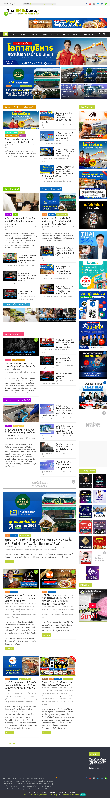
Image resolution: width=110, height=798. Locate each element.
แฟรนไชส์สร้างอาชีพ (50, 550)
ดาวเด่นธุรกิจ (20, 606)
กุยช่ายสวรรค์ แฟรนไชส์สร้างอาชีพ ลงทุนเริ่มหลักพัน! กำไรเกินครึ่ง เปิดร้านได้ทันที (96, 72)
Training (22, 135)
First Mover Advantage (55, 609)
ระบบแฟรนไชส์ (20, 699)
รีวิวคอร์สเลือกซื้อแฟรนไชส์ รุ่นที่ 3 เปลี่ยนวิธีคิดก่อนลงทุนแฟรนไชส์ (65, 251)
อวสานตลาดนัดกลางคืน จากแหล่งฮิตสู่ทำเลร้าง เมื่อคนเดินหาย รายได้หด (20, 366)
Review (44, 34)
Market (8, 360)
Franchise (51, 215)
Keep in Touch (58, 690)
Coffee (45, 679)
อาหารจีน (57, 615)
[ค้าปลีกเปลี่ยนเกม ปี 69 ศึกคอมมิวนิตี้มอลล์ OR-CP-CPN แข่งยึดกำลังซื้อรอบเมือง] (47, 339)
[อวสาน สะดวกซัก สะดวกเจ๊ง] (10, 290)
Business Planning (11, 133)
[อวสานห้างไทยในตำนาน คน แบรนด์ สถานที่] (47, 357)
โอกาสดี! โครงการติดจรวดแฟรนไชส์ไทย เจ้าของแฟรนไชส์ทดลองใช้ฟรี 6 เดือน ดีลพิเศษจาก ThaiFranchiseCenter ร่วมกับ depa (58, 172)
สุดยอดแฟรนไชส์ (62, 215)
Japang (51, 690)
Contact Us (89, 34)
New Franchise (68, 679)
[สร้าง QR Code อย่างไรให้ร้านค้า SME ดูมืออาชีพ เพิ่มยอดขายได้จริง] (21, 194)
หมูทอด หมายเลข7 (55, 696)
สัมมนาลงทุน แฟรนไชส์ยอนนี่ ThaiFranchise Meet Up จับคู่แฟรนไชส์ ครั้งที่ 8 (57, 117)
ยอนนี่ (52, 615)
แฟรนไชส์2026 (63, 699)
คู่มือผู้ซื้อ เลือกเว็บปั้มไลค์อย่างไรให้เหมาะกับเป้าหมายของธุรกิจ (63, 465)
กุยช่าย (45, 547)
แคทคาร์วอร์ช (69, 696)
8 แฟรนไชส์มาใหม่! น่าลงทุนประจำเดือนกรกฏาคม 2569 (57, 683)
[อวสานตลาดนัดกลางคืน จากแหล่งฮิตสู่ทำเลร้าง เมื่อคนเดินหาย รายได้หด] (21, 339)
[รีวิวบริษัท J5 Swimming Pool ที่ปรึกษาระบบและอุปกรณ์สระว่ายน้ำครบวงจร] (72, 68)
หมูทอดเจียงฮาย (19, 612)
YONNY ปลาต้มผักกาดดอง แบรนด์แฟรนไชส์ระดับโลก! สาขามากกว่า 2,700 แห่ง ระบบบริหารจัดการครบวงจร (57, 599)
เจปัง (62, 696)
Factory (33, 34)
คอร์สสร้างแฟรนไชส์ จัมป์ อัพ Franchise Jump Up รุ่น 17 (64, 135)
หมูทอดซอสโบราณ (27, 609)
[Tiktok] (94, 4)
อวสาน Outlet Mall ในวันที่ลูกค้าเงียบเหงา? (64, 375)
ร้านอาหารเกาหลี (30, 699)
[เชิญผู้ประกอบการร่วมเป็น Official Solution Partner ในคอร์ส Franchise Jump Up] (47, 148)
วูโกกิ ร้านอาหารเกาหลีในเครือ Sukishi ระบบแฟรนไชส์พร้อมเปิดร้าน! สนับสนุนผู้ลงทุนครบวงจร (21, 686)
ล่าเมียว (47, 696)
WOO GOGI (30, 696)
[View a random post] (104, 34)
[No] (107, 794)
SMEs (15, 215)
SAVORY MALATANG (53, 693)
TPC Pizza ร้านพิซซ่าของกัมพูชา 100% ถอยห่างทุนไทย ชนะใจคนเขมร (27, 259)
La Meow (65, 690)
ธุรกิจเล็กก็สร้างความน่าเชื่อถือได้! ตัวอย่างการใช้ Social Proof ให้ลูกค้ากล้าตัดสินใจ (96, 89)
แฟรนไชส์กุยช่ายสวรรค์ (36, 550)
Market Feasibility (68, 609)
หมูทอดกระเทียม (16, 609)
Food (44, 215)
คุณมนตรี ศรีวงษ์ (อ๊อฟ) (59, 258)
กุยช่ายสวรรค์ (51, 547)
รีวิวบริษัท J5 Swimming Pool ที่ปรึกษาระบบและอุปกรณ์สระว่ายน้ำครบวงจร (72, 73)
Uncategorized (18, 426)
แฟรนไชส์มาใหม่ (53, 701)
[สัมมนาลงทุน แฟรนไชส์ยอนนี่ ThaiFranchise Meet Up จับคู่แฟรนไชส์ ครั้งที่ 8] (47, 112)
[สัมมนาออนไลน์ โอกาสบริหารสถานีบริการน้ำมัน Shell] (21, 112)
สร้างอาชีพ (67, 547)
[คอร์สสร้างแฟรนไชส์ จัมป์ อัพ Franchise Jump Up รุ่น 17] (47, 132)
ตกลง (83, 795)
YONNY (44, 612)
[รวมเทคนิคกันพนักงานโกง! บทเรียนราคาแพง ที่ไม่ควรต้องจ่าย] (10, 272)
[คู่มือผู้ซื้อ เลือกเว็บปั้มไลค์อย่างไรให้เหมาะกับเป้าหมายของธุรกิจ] (47, 461)
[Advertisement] (93, 454)
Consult (21, 133)
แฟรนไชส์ (26, 550)
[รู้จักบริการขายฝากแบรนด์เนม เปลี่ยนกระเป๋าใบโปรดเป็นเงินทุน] (47, 443)
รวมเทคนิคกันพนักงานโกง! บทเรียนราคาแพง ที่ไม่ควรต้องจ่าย (27, 277)
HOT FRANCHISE (16, 696)
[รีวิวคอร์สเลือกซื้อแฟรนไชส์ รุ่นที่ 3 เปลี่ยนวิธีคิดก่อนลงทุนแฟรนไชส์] (47, 247)
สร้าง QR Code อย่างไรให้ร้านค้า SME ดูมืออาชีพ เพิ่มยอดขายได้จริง (20, 221)
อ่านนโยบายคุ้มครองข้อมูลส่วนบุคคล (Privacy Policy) (41, 795)
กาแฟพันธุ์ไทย (64, 693)
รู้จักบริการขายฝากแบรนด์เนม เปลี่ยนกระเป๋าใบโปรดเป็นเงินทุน (65, 447)
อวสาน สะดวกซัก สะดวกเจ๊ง (25, 292)
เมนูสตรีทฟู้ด (19, 550)
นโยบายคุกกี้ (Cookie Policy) (70, 795)
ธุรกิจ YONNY (67, 612)
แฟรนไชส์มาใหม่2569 (65, 701)
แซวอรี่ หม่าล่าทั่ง (47, 699)
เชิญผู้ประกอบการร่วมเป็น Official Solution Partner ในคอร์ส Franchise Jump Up (65, 152)
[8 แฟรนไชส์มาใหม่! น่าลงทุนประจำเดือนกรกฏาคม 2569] (58, 657)
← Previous (9, 743)
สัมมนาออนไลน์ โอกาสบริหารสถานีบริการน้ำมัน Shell (20, 141)
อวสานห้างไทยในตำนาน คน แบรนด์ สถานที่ (63, 360)
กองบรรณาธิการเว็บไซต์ (24, 95)
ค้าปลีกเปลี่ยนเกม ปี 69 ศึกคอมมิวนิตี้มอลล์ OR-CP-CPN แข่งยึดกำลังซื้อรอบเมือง (65, 343)
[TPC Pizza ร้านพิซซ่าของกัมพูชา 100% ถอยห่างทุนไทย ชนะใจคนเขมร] (10, 254)
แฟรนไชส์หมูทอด (16, 614)
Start (11, 34)
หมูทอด (27, 606)
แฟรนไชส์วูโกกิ (29, 702)
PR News (76, 34)
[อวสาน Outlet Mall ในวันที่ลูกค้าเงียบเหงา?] (47, 373)
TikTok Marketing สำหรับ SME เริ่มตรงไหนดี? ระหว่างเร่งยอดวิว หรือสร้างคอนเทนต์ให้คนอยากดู (32, 91)
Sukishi (24, 696)
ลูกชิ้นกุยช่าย (59, 547)
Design (53, 34)
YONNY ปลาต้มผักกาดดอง (54, 612)
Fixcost (14, 606)
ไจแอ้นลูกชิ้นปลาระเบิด (13, 617)
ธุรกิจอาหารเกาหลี (10, 699)
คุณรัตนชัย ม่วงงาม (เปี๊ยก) (22, 265)
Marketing (64, 34)
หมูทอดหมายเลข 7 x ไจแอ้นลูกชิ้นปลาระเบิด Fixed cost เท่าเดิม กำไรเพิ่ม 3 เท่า (65, 290)
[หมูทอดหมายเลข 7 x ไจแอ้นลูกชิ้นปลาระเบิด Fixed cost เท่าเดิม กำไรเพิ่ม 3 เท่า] (47, 285)
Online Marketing (21, 86)
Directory (22, 34)
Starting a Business (12, 135)
